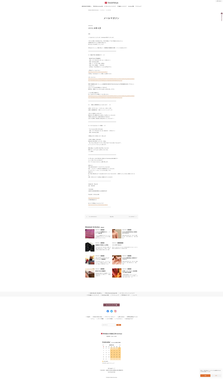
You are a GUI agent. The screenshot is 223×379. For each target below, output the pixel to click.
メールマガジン (119, 318)
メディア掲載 (100, 318)
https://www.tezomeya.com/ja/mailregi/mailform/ (98, 204)
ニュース (135, 295)
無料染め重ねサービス (132, 316)
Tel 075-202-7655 (111, 372)
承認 (205, 375)
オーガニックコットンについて (110, 6)
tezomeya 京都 (131, 6)
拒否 (216, 375)
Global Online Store (97, 316)
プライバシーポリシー (110, 316)
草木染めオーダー (126, 295)
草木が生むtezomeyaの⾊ (98, 6)
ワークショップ (138, 6)
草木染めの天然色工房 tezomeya (111, 3)
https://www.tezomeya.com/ (93, 198)
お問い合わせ (219, 1)
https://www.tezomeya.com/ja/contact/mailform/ (97, 72)
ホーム (92, 318)
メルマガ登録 (109, 318)
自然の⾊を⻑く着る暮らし (87, 6)
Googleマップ (112, 368)
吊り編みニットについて (122, 6)
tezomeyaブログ (129, 318)
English (88, 316)
